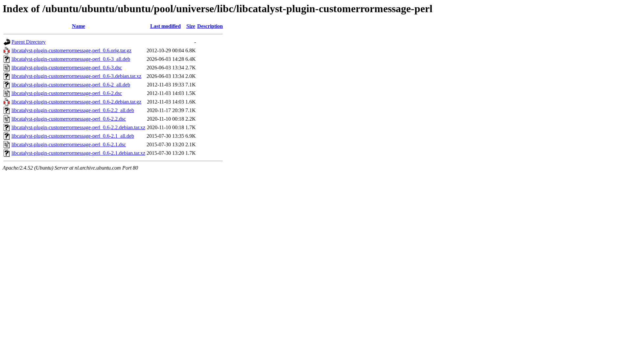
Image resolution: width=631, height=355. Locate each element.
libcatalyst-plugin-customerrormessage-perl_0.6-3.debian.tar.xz (76, 76)
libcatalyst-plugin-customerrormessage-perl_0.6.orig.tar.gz (71, 50)
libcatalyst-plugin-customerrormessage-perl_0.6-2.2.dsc (69, 119)
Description (210, 26)
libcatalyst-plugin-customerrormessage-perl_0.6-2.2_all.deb (73, 110)
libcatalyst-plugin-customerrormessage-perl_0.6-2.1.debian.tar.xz (78, 153)
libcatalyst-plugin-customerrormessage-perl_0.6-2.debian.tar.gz (76, 102)
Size (190, 26)
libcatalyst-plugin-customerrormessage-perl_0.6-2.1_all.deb (73, 136)
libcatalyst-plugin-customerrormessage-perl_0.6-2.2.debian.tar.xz (78, 127)
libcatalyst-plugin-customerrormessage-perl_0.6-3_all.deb (71, 59)
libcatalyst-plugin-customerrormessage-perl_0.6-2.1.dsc (69, 144)
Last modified (165, 26)
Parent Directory (29, 42)
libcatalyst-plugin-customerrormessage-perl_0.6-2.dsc (67, 93)
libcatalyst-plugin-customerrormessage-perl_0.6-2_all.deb (71, 84)
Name (78, 26)
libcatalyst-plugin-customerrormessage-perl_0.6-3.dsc (67, 67)
